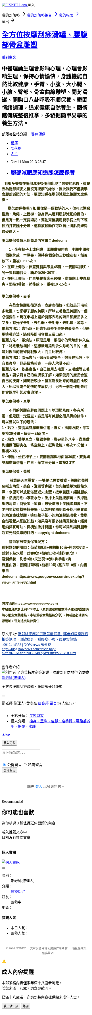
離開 (26, 1006)
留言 (53, 703)
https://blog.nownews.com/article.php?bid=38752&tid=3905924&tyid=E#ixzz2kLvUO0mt (39, 651)
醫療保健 (38, 134)
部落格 (16, 148)
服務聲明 (48, 953)
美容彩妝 (36, 716)
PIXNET (21, 948)
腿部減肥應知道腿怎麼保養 (43, 173)
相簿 (14, 143)
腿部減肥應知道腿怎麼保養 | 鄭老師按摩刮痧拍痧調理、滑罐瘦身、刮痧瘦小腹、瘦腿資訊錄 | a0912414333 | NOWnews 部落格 (45, 639)
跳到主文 (9, 57)
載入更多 (9, 743)
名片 (14, 154)
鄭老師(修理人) (13, 678)
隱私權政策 (79, 948)
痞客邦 (43, 703)
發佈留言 (9, 770)
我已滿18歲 (11, 1006)
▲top (6, 734)
